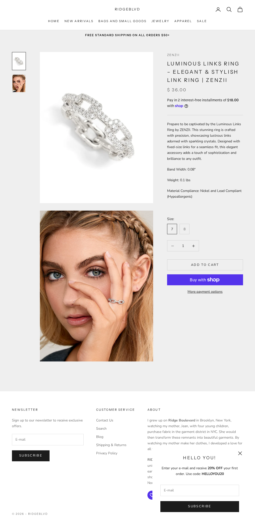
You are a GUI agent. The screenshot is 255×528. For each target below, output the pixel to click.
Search (101, 428)
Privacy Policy (106, 453)
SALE (202, 21)
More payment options (205, 291)
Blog (99, 436)
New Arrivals (78, 21)
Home (54, 21)
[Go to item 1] (19, 61)
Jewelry (160, 21)
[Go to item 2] (19, 83)
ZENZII (173, 55)
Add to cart (205, 265)
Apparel (183, 21)
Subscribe (199, 506)
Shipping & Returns (111, 445)
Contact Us (104, 420)
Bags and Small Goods (122, 21)
